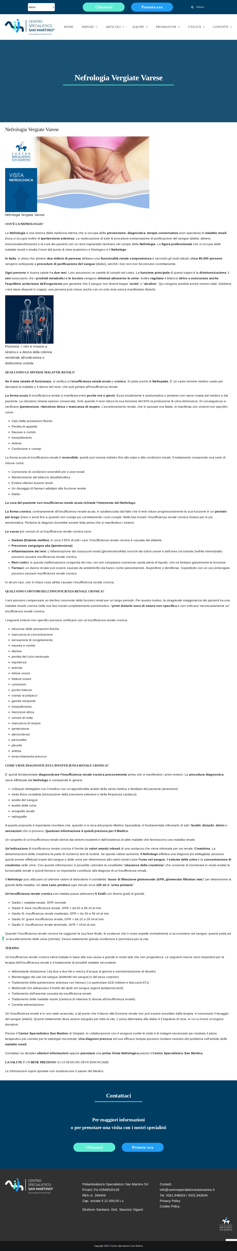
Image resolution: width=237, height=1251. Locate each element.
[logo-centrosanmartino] (30, 20)
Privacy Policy (170, 1201)
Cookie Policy (170, 1206)
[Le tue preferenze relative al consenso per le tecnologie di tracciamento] (3, 938)
